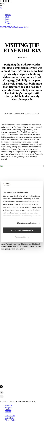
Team (7, 21)
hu (1, 8)
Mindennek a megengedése (22, 230)
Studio (7, 19)
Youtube (8, 412)
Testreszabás (20, 237)
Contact (7, 23)
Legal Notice (9, 418)
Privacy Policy (10, 420)
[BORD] (6, 1)
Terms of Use (10, 416)
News (7, 17)
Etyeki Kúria (25, 132)
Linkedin (8, 410)
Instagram (8, 408)
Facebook (8, 405)
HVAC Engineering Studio (18, 27)
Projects (8, 15)
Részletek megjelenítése (26, 223)
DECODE (4, 27)
